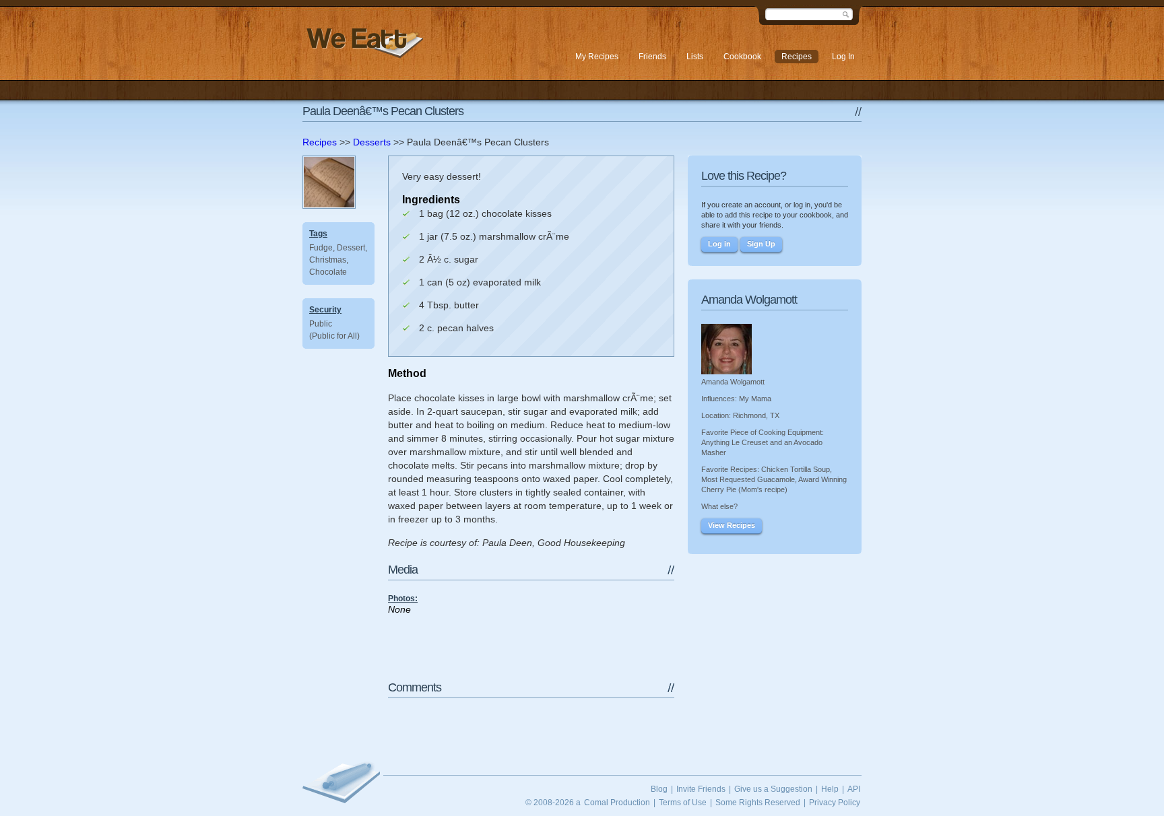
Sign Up (761, 244)
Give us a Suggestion (773, 789)
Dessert (351, 247)
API (853, 789)
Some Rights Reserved (757, 802)
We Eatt (363, 43)
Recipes (319, 142)
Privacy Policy (834, 802)
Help (830, 789)
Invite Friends (700, 789)
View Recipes (731, 525)
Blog (659, 789)
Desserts (372, 142)
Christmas (327, 260)
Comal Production (617, 802)
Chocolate (328, 272)
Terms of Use (683, 802)
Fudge (321, 247)
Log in (719, 244)
